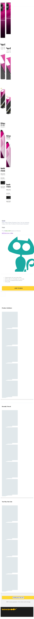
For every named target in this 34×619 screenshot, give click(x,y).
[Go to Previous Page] (2, 3)
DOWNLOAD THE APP (18, 597)
